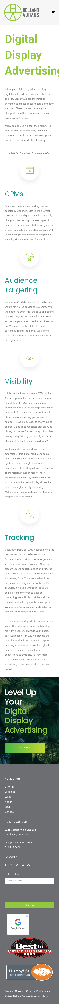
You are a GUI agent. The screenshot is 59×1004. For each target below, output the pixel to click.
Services (9, 787)
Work (8, 797)
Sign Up (29, 905)
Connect (9, 812)
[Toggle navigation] (46, 12)
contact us (43, 664)
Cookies (19, 991)
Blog (7, 807)
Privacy (9, 991)
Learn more (43, 331)
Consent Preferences (38, 991)
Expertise (10, 792)
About (8, 802)
